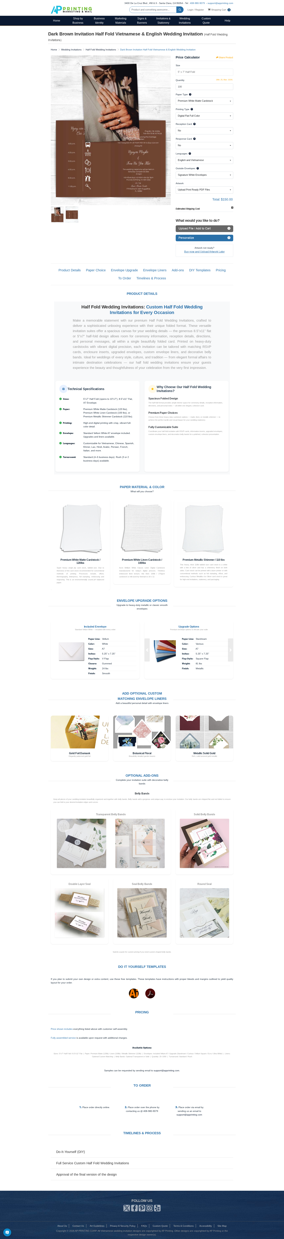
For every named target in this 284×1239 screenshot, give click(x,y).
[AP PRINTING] (71, 9)
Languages (181, 153)
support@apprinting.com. (167, 1070)
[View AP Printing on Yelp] (157, 1207)
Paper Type (182, 94)
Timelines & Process (151, 278)
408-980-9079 (197, 3)
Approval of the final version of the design (86, 1174)
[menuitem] (56, 20)
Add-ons (178, 270)
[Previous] (54, 130)
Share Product (226, 57)
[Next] (167, 130)
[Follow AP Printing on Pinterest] (142, 1207)
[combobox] (204, 101)
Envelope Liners (154, 270)
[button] (147, 650)
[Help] (189, 94)
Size (178, 65)
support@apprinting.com (220, 3)
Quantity (180, 80)
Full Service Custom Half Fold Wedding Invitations (92, 1163)
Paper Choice (96, 270)
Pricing (221, 270)
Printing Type (182, 109)
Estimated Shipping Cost (188, 208)
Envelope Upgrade (124, 270)
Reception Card (184, 124)
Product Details (70, 270)
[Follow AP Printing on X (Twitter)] (126, 1207)
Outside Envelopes (185, 168)
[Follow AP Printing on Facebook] (134, 1207)
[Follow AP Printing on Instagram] (149, 1207)
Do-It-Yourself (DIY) (70, 1152)
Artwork (180, 183)
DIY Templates (200, 270)
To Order (124, 278)
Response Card (184, 138)
